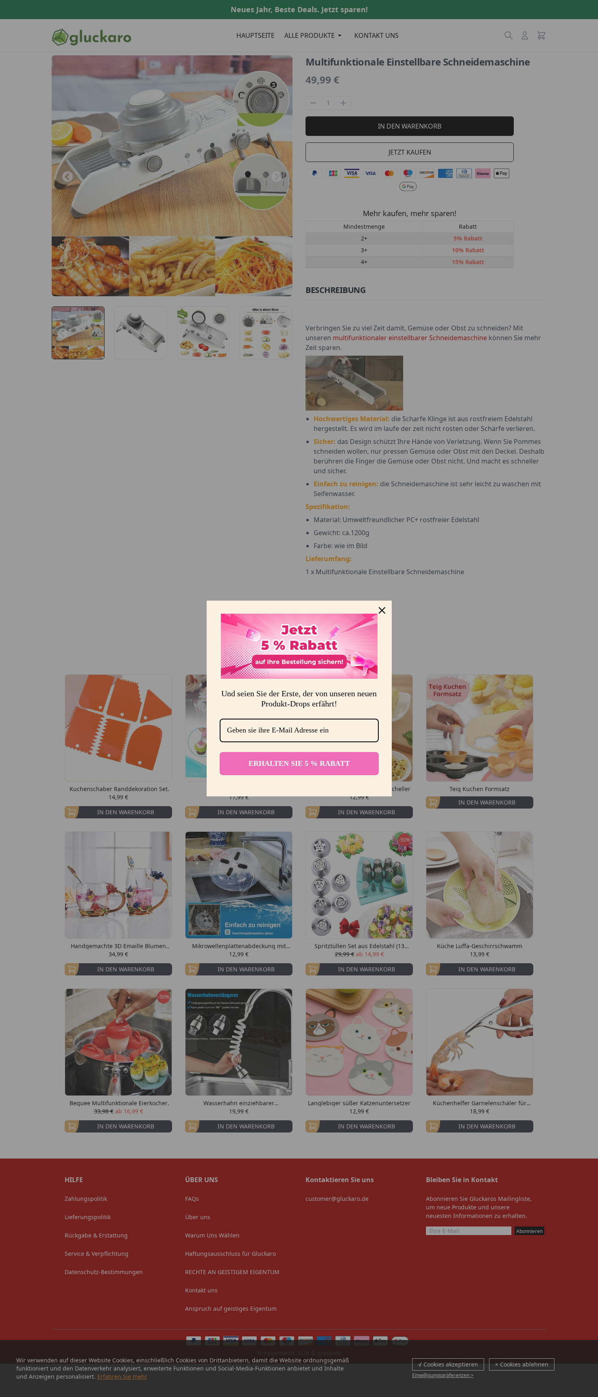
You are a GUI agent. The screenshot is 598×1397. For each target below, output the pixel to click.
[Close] (382, 610)
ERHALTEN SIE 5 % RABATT (299, 763)
